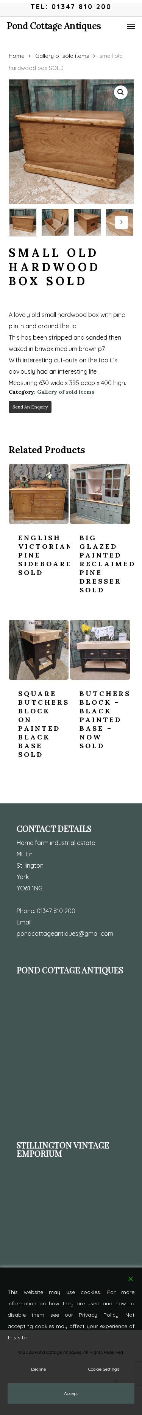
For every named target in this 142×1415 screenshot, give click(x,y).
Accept (71, 1393)
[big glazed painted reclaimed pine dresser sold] (100, 494)
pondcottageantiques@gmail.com (65, 933)
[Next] (121, 222)
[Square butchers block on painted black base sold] (39, 650)
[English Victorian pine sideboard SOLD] (39, 494)
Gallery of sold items (62, 55)
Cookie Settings (103, 1369)
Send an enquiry (30, 407)
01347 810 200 (56, 911)
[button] (131, 26)
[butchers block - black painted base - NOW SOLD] (100, 650)
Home (17, 55)
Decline (38, 1369)
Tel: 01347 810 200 (71, 6)
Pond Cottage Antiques (54, 26)
